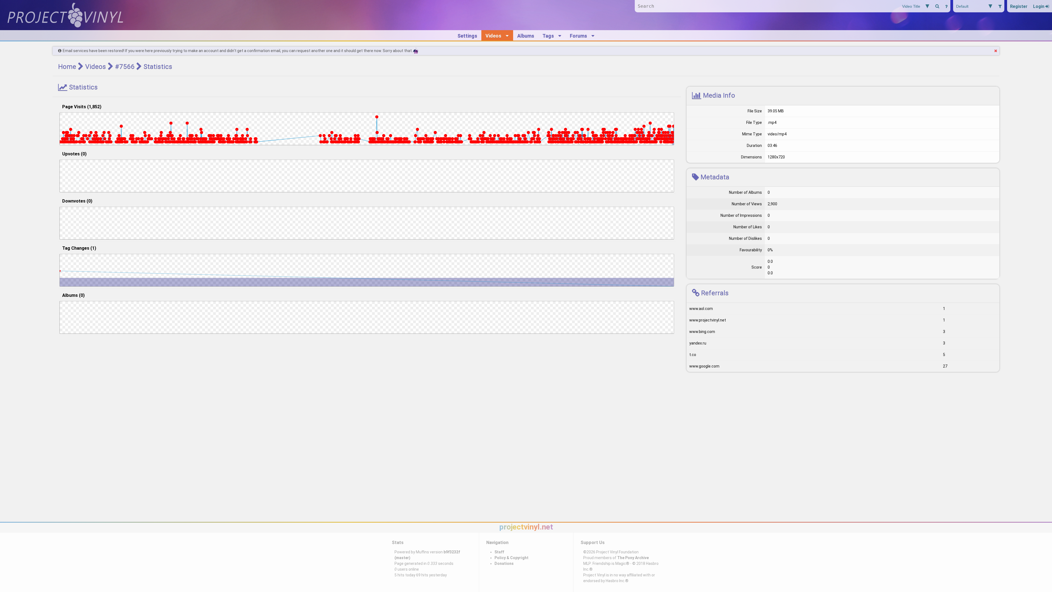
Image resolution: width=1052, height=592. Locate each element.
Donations (504, 563)
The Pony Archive (633, 558)
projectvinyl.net (526, 526)
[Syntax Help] (946, 6)
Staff (499, 552)
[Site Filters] (999, 6)
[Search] (937, 6)
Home (67, 66)
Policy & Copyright (511, 558)
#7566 (125, 66)
